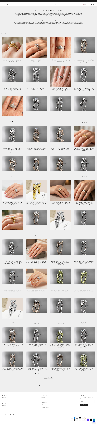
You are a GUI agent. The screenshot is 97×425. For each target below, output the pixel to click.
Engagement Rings (19, 4)
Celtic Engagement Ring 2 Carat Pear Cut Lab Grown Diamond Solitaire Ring (13, 118)
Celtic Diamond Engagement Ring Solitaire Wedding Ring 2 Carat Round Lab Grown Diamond (36, 291)
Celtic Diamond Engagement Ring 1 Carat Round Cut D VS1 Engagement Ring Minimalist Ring (36, 321)
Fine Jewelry (37, 4)
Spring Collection (5, 399)
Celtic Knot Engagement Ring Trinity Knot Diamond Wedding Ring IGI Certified (36, 173)
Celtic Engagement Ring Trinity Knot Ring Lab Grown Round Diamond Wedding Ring (84, 173)
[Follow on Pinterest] (8, 414)
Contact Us (43, 397)
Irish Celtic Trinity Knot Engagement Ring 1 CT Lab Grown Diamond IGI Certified (13, 149)
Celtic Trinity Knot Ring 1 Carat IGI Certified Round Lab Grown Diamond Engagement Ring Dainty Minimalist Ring (84, 149)
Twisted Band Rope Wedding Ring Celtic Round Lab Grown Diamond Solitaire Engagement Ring (36, 118)
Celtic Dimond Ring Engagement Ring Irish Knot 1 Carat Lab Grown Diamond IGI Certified (84, 262)
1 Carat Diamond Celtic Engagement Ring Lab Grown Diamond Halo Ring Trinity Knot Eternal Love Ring (60, 369)
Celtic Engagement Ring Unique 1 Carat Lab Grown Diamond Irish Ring (36, 89)
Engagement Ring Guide (45, 407)
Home (12, 4)
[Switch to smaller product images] (3, 33)
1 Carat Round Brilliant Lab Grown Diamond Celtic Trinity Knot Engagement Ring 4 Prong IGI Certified (60, 345)
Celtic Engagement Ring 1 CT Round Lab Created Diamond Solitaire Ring (60, 232)
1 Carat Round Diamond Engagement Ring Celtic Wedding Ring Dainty (37, 345)
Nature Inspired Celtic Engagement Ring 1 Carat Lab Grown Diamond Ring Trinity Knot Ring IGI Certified (84, 118)
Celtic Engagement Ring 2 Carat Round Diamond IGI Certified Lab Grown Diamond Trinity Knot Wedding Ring (84, 203)
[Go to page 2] (51, 377)
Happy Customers (56, 4)
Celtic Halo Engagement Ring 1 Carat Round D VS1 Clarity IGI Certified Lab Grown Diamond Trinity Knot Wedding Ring (84, 89)
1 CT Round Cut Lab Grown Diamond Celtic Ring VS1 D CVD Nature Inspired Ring (13, 345)
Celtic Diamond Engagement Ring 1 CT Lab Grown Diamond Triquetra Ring (60, 291)
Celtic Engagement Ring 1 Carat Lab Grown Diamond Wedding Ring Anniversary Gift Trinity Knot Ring (60, 262)
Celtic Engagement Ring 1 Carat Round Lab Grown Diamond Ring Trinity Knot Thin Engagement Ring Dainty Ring (84, 232)
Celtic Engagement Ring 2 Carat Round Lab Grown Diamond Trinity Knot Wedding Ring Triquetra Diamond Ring (60, 89)
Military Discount (44, 402)
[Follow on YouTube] (10, 414)
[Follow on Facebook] (2, 414)
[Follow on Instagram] (5, 414)
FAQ (42, 399)
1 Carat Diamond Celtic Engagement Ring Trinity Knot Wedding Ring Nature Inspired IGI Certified (37, 369)
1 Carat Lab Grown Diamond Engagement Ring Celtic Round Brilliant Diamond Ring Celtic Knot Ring (84, 345)
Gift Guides (43, 409)
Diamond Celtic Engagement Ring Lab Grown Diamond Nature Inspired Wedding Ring (36, 149)
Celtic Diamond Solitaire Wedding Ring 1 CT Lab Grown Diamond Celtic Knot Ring (12, 291)
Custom (48, 4)
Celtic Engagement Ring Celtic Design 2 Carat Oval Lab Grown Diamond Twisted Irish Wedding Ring (13, 203)
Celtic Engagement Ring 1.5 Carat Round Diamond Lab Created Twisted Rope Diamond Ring (84, 60)
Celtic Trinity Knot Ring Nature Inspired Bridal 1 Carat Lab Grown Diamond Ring (60, 149)
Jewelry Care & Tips (44, 410)
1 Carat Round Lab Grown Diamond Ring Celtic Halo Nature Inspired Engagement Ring (13, 89)
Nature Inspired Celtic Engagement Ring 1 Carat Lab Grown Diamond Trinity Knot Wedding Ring (60, 118)
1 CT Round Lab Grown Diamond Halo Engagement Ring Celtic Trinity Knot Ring (84, 320)
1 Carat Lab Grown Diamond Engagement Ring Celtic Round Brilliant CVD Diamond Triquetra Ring (12, 369)
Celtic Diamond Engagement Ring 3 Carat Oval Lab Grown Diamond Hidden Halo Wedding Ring (13, 60)
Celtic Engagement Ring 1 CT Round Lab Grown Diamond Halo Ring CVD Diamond (36, 232)
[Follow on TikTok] (13, 414)
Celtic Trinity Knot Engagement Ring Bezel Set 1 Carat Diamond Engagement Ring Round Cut (60, 60)
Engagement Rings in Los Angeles (46, 404)
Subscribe (83, 404)
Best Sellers (4, 397)
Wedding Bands (28, 4)
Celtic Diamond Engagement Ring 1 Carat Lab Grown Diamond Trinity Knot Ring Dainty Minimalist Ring (60, 321)
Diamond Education (44, 405)
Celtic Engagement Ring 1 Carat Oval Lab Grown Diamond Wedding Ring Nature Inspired (36, 262)
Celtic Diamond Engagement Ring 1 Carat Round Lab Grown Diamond (13, 320)
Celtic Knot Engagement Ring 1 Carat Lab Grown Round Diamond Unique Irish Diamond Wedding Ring (84, 369)
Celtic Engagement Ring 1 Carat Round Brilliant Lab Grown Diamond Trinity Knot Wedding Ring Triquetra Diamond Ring (12, 262)
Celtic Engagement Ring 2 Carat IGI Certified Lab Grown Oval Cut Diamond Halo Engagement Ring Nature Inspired (13, 232)
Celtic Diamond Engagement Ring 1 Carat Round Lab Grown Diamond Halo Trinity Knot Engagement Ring (84, 291)
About (43, 4)
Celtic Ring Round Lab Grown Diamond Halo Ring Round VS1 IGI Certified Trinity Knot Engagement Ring (12, 174)
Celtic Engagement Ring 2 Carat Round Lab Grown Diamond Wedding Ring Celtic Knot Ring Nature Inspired (36, 203)
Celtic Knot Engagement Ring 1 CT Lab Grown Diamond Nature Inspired (60, 173)
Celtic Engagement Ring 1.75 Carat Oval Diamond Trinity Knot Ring (36, 60)
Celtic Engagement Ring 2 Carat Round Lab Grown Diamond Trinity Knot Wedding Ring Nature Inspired (60, 203)
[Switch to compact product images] (5, 33)
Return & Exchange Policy (45, 400)
